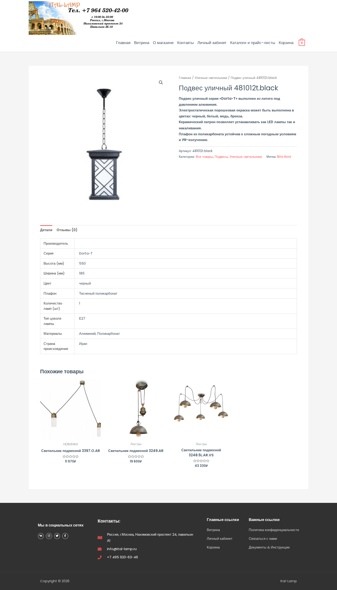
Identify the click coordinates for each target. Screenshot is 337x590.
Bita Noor (284, 157)
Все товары (204, 157)
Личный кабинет (212, 42)
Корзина (286, 42)
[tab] (46, 230)
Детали (46, 229)
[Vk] (41, 536)
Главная (123, 42)
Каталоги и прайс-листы (252, 42)
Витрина (141, 42)
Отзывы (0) (67, 229)
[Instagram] (49, 536)
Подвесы (221, 157)
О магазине (163, 42)
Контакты (185, 42)
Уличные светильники (211, 78)
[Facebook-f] (65, 536)
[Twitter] (57, 536)
